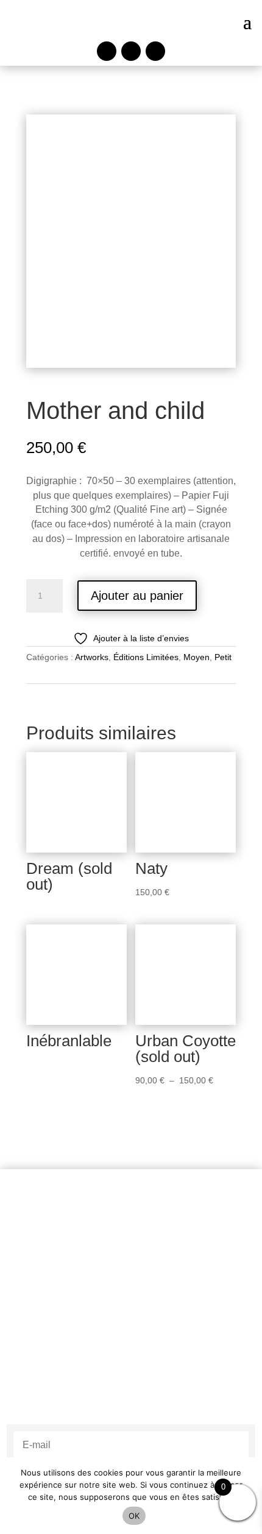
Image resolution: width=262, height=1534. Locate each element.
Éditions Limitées (146, 657)
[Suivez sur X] (155, 51)
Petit (223, 657)
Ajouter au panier (137, 595)
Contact (131, 1365)
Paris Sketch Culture (131, 1298)
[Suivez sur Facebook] (106, 51)
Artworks (91, 657)
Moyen (196, 657)
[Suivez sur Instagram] (131, 51)
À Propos (131, 1313)
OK (134, 1516)
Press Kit (131, 1380)
